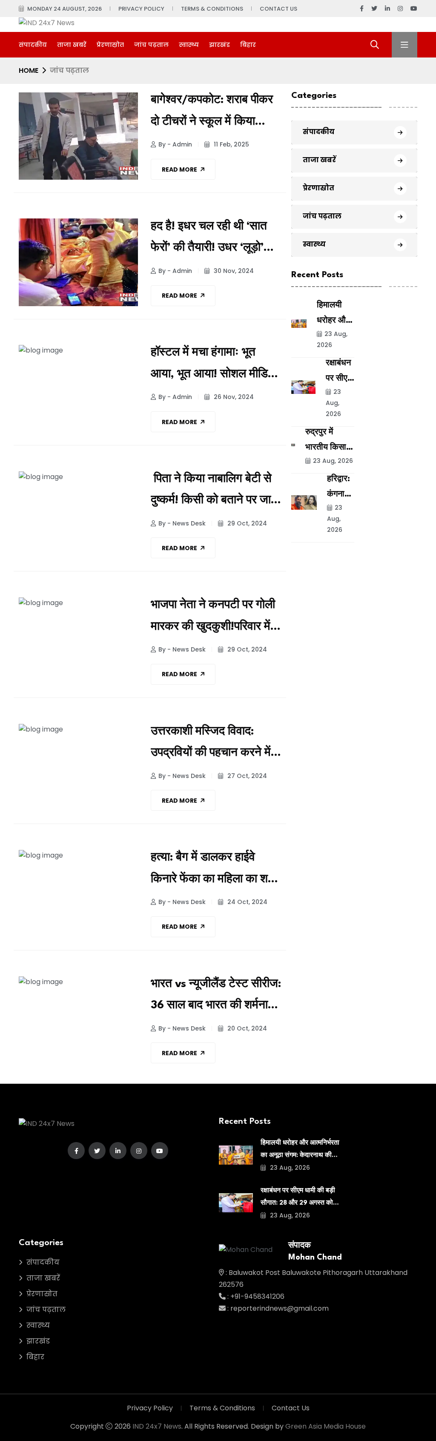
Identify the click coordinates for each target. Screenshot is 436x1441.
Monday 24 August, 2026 (64, 9)
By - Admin (175, 144)
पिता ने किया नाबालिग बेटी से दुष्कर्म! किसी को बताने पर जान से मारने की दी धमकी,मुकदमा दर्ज (214, 492)
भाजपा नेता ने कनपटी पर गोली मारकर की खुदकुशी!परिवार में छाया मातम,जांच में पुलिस (213, 618)
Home (28, 70)
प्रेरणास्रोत (110, 44)
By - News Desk (182, 523)
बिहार (248, 44)
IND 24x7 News (156, 1426)
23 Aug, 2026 (332, 339)
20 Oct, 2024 (246, 1028)
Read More (179, 169)
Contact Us (278, 9)
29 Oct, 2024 (246, 523)
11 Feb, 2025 (230, 144)
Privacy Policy (141, 9)
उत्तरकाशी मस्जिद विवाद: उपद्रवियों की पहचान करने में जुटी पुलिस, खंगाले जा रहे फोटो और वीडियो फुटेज (215, 745)
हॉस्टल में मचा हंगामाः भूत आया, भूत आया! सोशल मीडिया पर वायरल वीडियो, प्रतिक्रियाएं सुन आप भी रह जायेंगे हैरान (216, 366)
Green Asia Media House (325, 1426)
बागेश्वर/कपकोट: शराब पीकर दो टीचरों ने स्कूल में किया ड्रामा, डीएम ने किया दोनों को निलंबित (212, 113)
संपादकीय (33, 44)
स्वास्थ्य (189, 44)
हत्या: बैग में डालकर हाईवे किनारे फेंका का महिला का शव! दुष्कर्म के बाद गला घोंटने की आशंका (214, 871)
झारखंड (219, 44)
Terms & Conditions (212, 9)
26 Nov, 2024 (233, 397)
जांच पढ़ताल (151, 44)
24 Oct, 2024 (246, 902)
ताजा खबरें (71, 44)
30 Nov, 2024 (233, 271)
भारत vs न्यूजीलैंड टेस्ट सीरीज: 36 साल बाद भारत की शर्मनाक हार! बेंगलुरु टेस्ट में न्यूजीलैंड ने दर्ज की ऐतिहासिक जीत (216, 997)
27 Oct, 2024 (246, 776)
